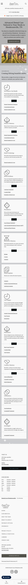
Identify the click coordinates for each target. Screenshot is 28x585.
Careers (4, 537)
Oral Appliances (7, 408)
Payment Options (7, 523)
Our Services (6, 513)
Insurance (5, 526)
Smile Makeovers (8, 382)
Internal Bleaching (8, 376)
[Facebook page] (12, 571)
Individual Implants (8, 286)
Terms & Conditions (8, 533)
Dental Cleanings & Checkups (10, 104)
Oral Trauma (7, 316)
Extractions (6, 318)
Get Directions (14, 468)
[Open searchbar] (25, 3)
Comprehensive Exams (9, 107)
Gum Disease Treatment (9, 222)
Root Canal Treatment (9, 347)
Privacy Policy (6, 530)
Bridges (6, 254)
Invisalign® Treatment (9, 411)
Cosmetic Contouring (9, 379)
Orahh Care (5, 540)
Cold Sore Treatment (8, 189)
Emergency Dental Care (9, 194)
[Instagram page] (16, 571)
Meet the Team (6, 516)
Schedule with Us (14, 41)
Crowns (6, 256)
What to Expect (7, 519)
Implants (6, 259)
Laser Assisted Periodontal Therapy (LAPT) (13, 225)
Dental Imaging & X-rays (9, 109)
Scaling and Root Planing (9, 228)
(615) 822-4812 (15, 12)
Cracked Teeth (7, 192)
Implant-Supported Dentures (10, 283)
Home (3, 510)
